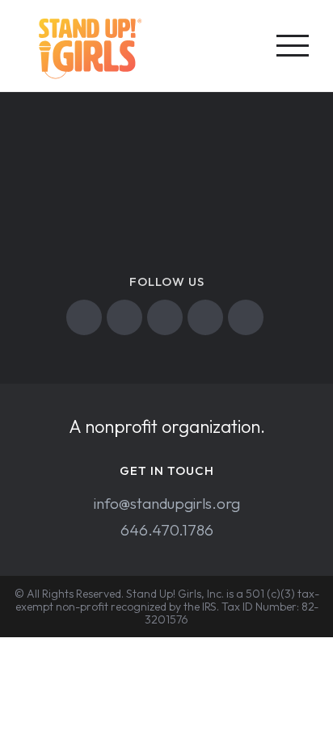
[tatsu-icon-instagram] (126, 317)
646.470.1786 (166, 530)
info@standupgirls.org (167, 503)
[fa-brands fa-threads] (248, 317)
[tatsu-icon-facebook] (86, 317)
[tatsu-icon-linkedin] (167, 317)
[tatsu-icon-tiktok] (207, 317)
